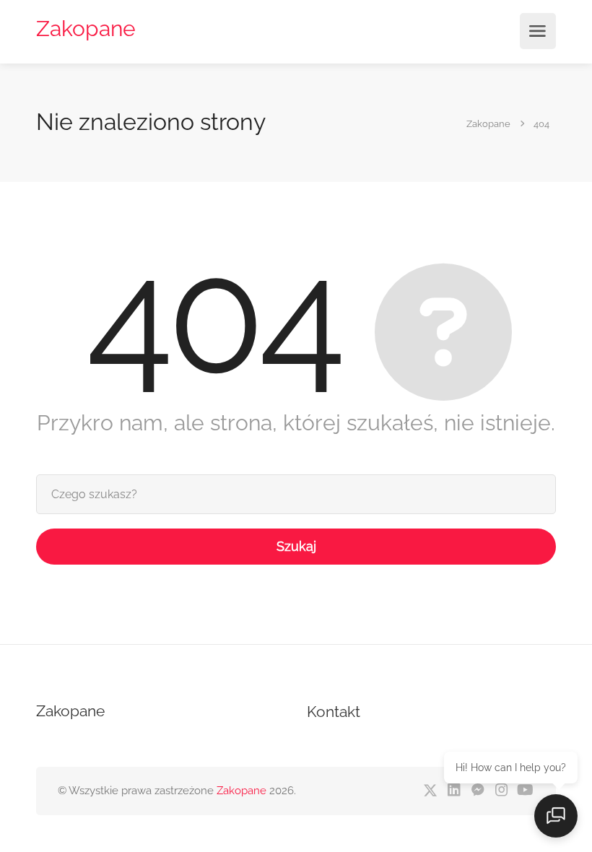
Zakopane (86, 28)
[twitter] (430, 791)
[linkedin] (454, 791)
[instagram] (501, 791)
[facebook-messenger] (478, 791)
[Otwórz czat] (556, 816)
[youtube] (525, 791)
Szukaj (296, 546)
